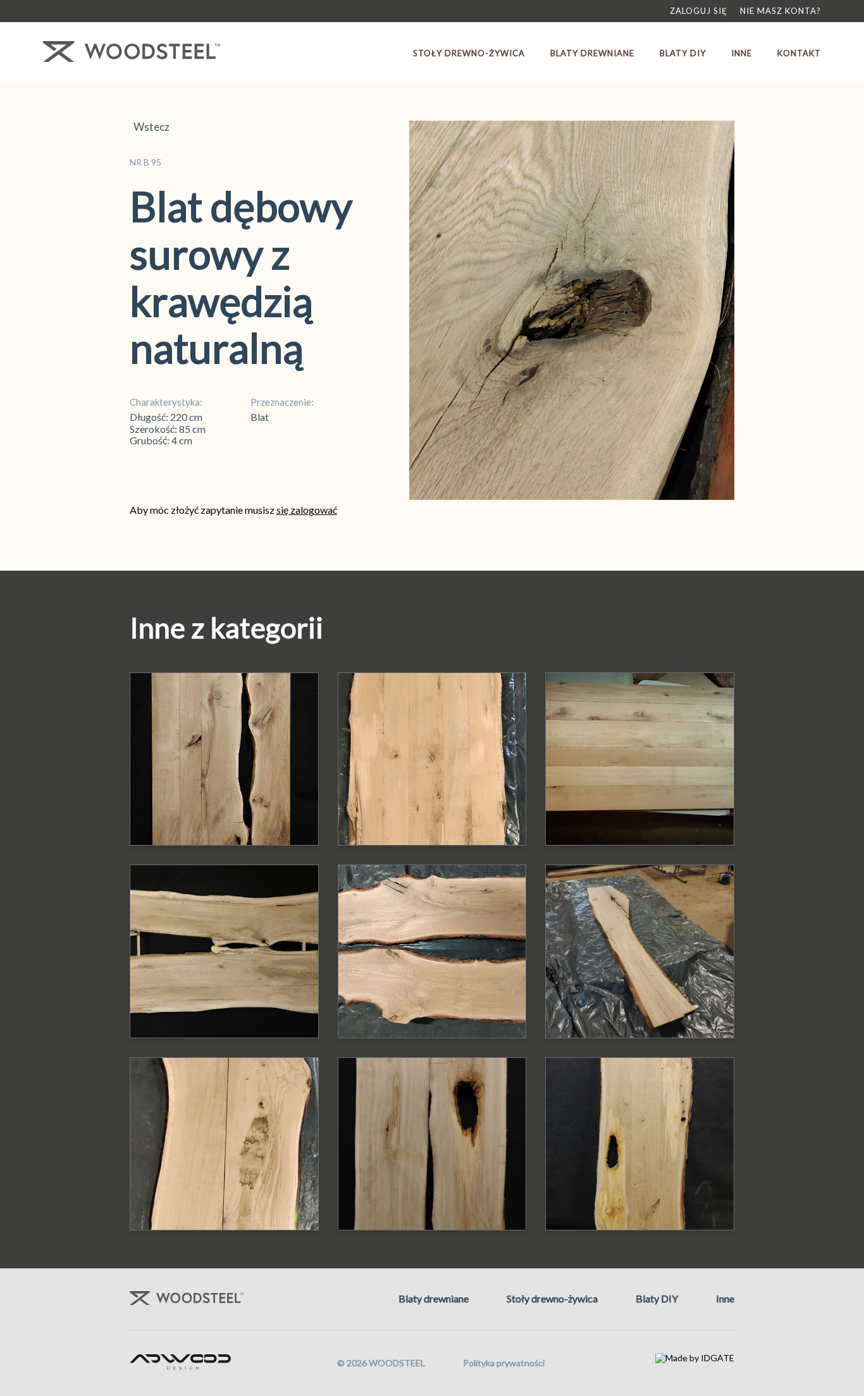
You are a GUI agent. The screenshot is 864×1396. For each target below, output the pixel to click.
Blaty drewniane (592, 53)
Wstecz (150, 127)
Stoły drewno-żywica (469, 53)
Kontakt (799, 53)
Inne (741, 53)
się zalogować (306, 510)
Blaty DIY (683, 53)
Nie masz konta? (780, 11)
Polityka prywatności (504, 1362)
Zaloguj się (698, 11)
